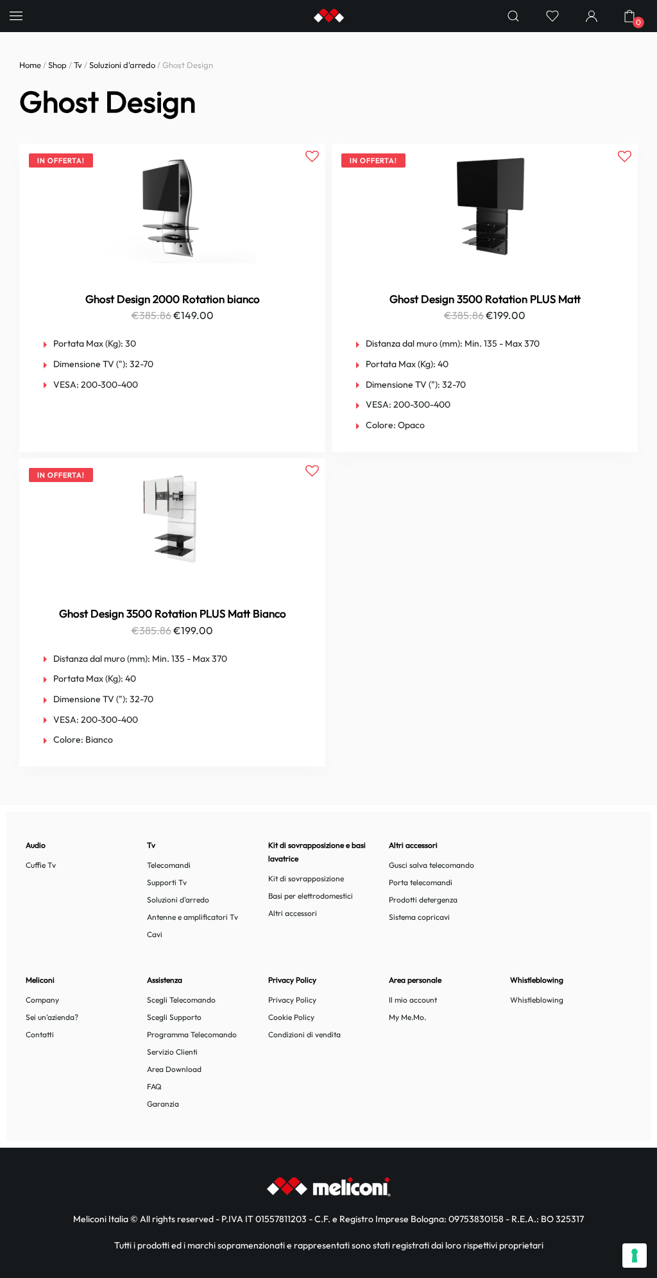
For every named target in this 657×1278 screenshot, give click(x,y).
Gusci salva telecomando (431, 865)
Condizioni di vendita (304, 1034)
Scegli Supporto (174, 1017)
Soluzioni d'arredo (122, 65)
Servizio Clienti (172, 1052)
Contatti (40, 1034)
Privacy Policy (292, 1000)
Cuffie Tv (41, 865)
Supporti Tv (167, 882)
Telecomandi (169, 865)
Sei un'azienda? (52, 1017)
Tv (78, 65)
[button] (16, 16)
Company (42, 1000)
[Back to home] (328, 16)
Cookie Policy (291, 1017)
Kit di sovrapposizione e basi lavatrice (317, 851)
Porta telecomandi (420, 882)
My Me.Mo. (407, 1017)
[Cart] (629, 16)
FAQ (154, 1086)
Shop (57, 65)
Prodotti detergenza (423, 899)
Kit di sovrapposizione (306, 878)
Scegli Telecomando (181, 1000)
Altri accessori (292, 913)
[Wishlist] (552, 16)
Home (30, 65)
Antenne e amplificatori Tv (192, 917)
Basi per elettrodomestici (310, 896)
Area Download (174, 1069)
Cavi (154, 934)
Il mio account (413, 1000)
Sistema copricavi (419, 917)
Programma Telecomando (192, 1034)
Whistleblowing (536, 1000)
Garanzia (163, 1104)
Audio (36, 845)
